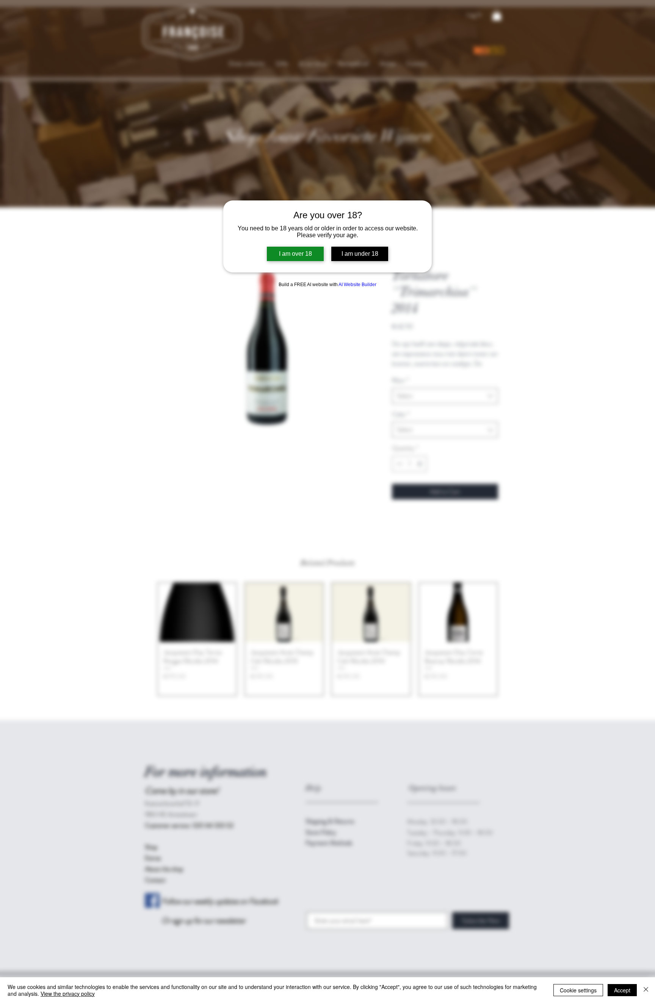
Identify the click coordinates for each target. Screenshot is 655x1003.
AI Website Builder (357, 284)
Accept (622, 990)
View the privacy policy (68, 993)
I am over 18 (295, 253)
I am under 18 (360, 253)
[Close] (645, 990)
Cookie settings (578, 990)
